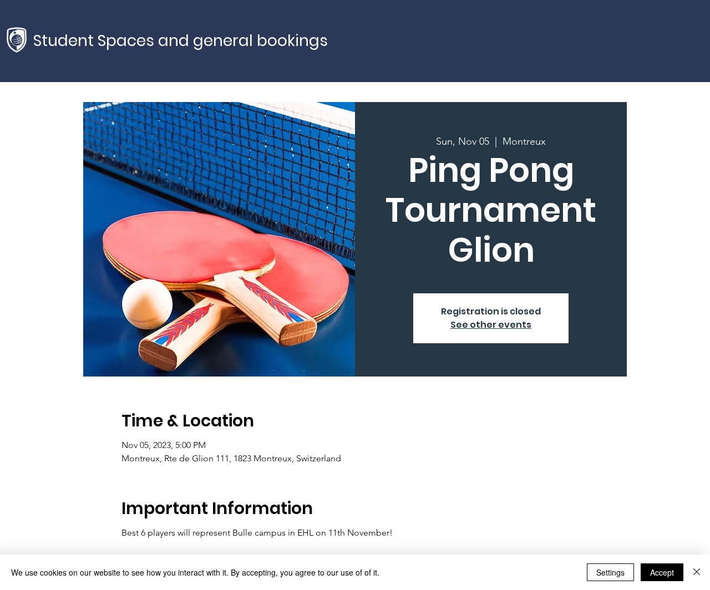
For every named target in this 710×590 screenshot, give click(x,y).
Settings (610, 572)
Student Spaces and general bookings (180, 41)
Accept (662, 572)
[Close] (696, 572)
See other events (490, 324)
